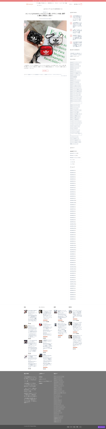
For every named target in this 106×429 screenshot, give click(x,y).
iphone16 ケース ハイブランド (75, 80)
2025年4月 (72, 193)
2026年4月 (72, 174)
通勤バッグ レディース (74, 143)
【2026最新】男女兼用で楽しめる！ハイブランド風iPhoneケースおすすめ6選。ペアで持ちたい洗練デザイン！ (77, 44)
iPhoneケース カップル (74, 157)
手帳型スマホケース (57, 421)
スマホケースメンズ (57, 403)
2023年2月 (72, 241)
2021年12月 (72, 266)
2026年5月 (72, 172)
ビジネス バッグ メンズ (58, 412)
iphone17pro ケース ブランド (59, 385)
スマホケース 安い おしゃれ (74, 126)
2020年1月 (72, 298)
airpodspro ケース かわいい (39, 74)
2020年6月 (72, 290)
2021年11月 (72, 268)
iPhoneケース (72, 155)
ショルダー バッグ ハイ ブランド (75, 121)
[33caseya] (29, 4)
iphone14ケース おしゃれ (74, 67)
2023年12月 (72, 224)
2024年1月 (72, 221)
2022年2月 (72, 262)
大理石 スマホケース (57, 419)
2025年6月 (72, 189)
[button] (70, 4)
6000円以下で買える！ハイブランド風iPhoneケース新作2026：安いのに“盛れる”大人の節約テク (77, 37)
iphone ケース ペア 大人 (74, 108)
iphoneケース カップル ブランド (75, 87)
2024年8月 (72, 206)
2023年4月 (72, 238)
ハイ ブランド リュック (74, 136)
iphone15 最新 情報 (73, 76)
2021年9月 (72, 273)
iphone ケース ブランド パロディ (75, 100)
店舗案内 (40, 383)
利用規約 (40, 376)
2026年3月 (72, 176)
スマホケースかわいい (57, 400)
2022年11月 (72, 247)
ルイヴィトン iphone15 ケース (75, 140)
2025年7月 (72, 187)
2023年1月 (72, 243)
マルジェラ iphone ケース (74, 138)
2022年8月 (72, 253)
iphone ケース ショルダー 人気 (75, 94)
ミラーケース (56, 414)
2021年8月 (72, 275)
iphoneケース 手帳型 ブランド (75, 115)
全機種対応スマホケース (58, 418)
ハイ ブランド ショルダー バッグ (59, 407)
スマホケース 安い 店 (73, 128)
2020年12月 (72, 281)
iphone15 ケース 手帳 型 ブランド (75, 73)
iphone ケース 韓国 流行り (74, 119)
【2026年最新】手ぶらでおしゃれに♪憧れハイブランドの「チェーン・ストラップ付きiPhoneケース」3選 (77, 18)
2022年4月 (72, 258)
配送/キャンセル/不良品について (45, 381)
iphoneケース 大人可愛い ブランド (75, 113)
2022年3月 (72, 260)
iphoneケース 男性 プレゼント (75, 117)
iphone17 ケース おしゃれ (58, 383)
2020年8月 (72, 286)
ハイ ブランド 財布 (57, 410)
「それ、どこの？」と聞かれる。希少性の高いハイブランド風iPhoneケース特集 (77, 31)
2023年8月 (72, 232)
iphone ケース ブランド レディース (75, 103)
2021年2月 (72, 279)
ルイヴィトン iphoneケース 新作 (75, 142)
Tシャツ (71, 159)
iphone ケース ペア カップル (74, 104)
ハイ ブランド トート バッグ (75, 130)
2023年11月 (72, 226)
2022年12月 (72, 245)
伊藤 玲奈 (50, 18)
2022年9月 (72, 251)
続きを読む (45, 70)
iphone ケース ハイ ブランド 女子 (75, 98)
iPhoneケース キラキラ (58, 389)
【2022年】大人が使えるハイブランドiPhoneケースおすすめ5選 (76, 55)
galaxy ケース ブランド (58, 378)
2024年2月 (72, 219)
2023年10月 (72, 228)
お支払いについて (42, 379)
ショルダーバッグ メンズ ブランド (75, 122)
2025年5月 (72, 191)
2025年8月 (72, 185)
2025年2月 (72, 196)
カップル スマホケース (58, 396)
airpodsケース (30, 74)
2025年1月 (72, 198)
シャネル (72, 161)
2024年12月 (72, 200)
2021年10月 (72, 271)
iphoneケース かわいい (57, 387)
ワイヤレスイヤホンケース (57, 74)
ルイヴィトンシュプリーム (58, 416)
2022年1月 (72, 264)
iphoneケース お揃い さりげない (75, 85)
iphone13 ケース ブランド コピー (75, 62)
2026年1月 (72, 181)
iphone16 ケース (73, 78)
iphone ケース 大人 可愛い (74, 112)
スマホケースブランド (57, 401)
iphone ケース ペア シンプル (74, 106)
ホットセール (39, 5)
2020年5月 (72, 292)
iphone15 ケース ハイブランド (75, 71)
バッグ (71, 163)
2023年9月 (72, 230)
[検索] (37, 3)
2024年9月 (72, 204)
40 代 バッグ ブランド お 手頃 (59, 376)
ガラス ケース (56, 398)
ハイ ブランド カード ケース (58, 405)
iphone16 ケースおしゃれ (58, 380)
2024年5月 (72, 213)
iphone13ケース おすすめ (74, 64)
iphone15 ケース (73, 69)
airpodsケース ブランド (48, 74)
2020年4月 (72, 294)
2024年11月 (72, 202)
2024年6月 (72, 211)
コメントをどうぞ (64, 75)
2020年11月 (72, 283)
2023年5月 (72, 236)
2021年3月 (72, 277)
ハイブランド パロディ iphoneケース (75, 134)
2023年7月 (72, 234)
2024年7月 (72, 209)
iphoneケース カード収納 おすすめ (75, 91)
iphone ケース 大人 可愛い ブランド (60, 392)
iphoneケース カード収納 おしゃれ (75, 89)
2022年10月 (72, 249)
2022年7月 (72, 256)
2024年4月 (72, 215)
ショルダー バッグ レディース (75, 124)
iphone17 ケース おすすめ (74, 82)
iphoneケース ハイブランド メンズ (75, 96)
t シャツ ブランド (57, 394)
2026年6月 (72, 170)
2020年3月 (72, 296)
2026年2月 (72, 179)
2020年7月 (72, 288)
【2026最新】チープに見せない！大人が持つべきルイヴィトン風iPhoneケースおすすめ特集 (77, 25)
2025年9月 (72, 183)
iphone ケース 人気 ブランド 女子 (75, 110)
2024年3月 (72, 217)
